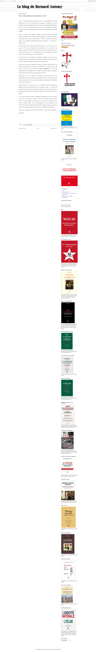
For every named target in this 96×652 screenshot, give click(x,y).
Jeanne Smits (64, 194)
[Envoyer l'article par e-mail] (24, 124)
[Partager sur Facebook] (29, 124)
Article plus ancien (53, 128)
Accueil (38, 128)
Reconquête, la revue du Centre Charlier (69, 193)
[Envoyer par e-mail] (26, 124)
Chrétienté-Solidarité (65, 192)
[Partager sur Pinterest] (31, 124)
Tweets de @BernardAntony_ (66, 206)
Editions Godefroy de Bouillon (67, 196)
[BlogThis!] (27, 124)
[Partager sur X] (28, 124)
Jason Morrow (51, 649)
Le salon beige (64, 197)
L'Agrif (63, 190)
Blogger (59, 649)
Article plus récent (22, 128)
